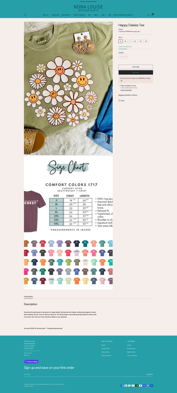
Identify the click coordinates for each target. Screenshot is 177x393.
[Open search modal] (25, 15)
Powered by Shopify (28, 386)
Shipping (121, 95)
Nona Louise (35, 384)
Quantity (121, 53)
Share (122, 100)
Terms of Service (106, 355)
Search (103, 345)
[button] (136, 31)
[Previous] (76, 1)
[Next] (101, 1)
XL (135, 41)
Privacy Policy (105, 348)
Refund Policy (105, 352)
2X (140, 41)
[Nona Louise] (88, 8)
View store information (126, 90)
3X (146, 41)
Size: (121, 37)
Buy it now (136, 72)
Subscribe (149, 374)
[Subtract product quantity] (120, 56)
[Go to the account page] (148, 15)
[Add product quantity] (125, 56)
